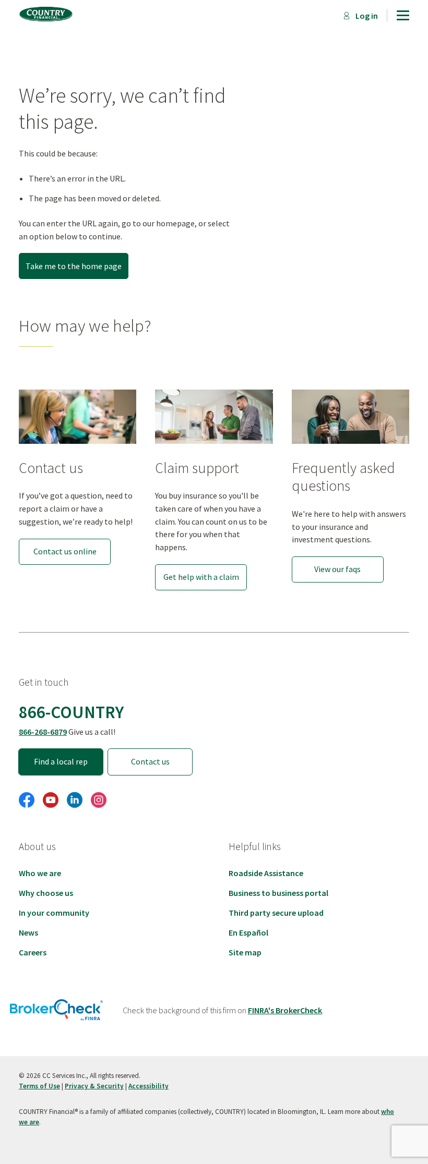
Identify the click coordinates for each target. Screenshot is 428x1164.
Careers (32, 952)
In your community (54, 912)
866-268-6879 (43, 731)
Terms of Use (39, 1086)
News (28, 932)
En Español (248, 932)
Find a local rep (61, 761)
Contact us (150, 761)
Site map (245, 952)
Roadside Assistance (266, 873)
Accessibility (148, 1086)
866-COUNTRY (71, 712)
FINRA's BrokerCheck (285, 1010)
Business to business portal (278, 893)
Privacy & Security (94, 1086)
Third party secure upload (276, 912)
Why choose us (46, 893)
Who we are (40, 873)
